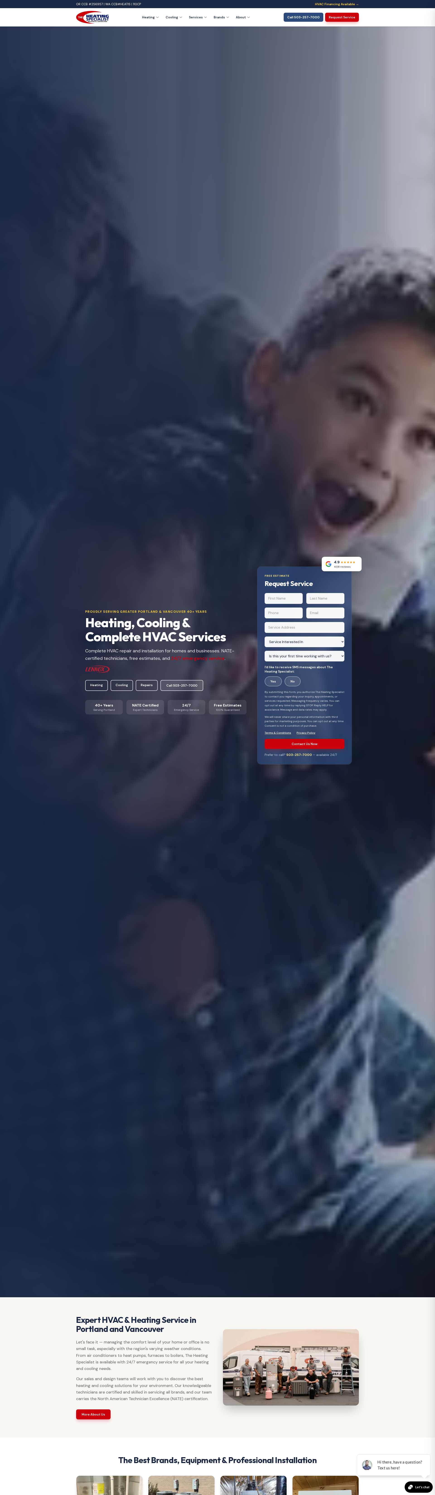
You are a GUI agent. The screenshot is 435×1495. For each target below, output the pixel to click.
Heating (148, 17)
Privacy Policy (306, 733)
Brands (219, 17)
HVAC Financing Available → (337, 4)
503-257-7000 (299, 755)
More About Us (93, 1414)
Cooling (172, 17)
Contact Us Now (304, 744)
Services (196, 17)
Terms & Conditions (278, 733)
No (292, 682)
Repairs (147, 685)
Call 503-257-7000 (181, 685)
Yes (273, 682)
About (241, 17)
